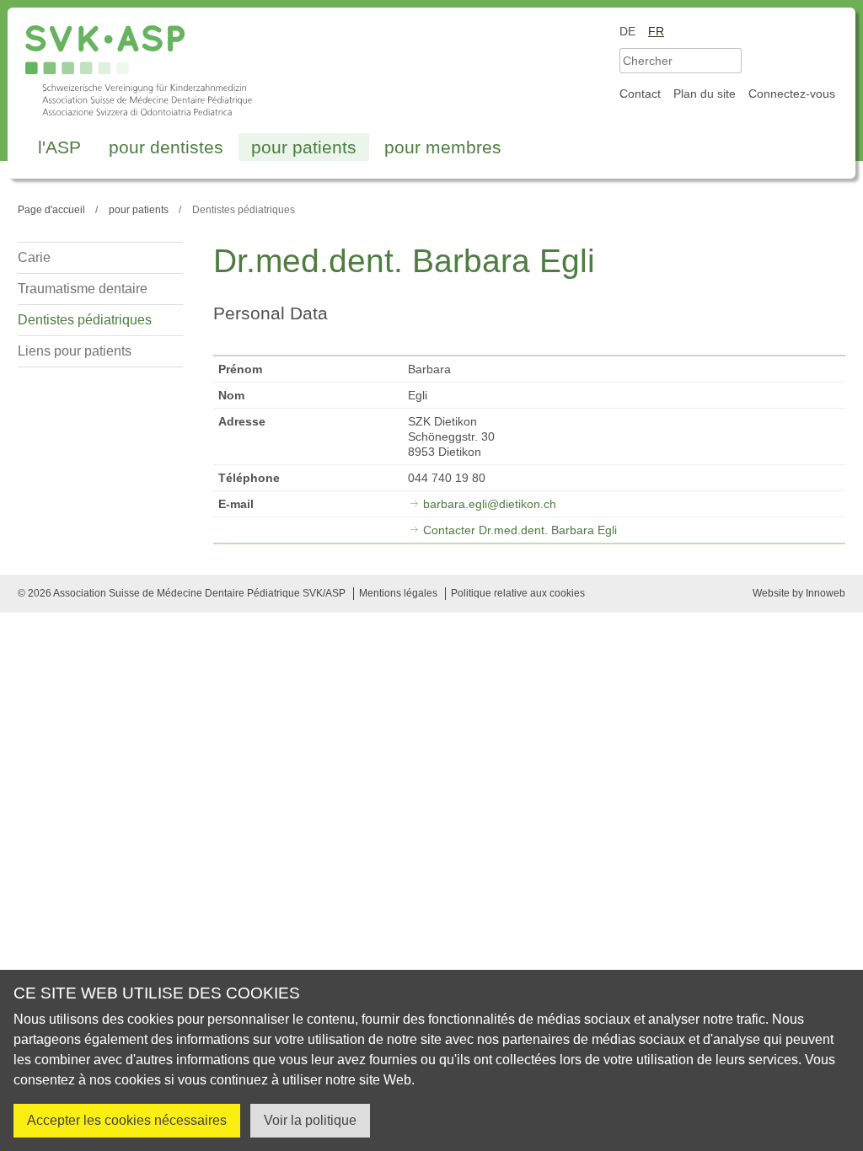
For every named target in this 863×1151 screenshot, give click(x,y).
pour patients (303, 147)
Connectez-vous (791, 93)
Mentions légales (398, 593)
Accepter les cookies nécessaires (127, 1120)
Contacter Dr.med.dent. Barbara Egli (520, 530)
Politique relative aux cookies (518, 593)
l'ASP (59, 147)
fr (656, 31)
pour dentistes (166, 147)
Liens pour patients (74, 351)
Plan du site (704, 93)
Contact (640, 93)
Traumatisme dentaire (82, 288)
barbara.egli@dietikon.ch (489, 504)
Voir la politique (310, 1120)
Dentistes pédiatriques (85, 320)
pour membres (442, 147)
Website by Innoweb (799, 593)
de (627, 31)
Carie (34, 257)
